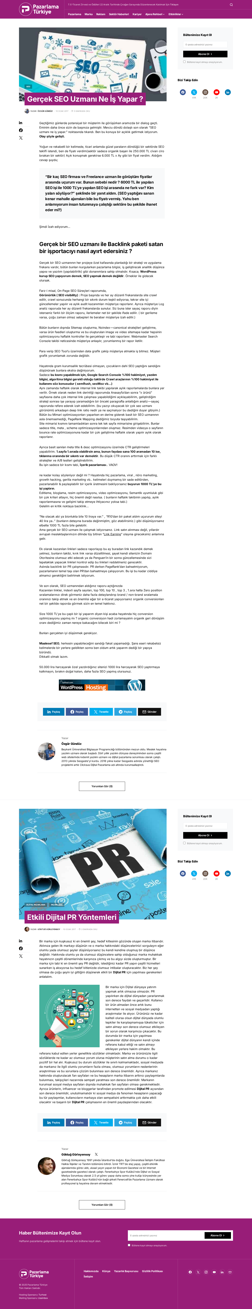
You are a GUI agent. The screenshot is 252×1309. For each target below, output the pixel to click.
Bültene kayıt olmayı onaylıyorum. (204, 62)
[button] (231, 4)
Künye (106, 1271)
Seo (28, 86)
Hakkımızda (91, 1271)
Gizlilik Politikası (152, 1271)
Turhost (42, 1294)
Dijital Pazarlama (35, 905)
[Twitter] (198, 1272)
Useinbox (43, 1298)
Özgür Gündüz (71, 744)
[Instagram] (206, 1272)
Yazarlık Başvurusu (126, 1271)
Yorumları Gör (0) (102, 786)
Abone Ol (203, 54)
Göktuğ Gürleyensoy (75, 1154)
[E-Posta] (230, 1272)
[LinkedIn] (227, 94)
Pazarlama (57, 905)
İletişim (88, 1276)
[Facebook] (183, 94)
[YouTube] (214, 1272)
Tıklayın (174, 4)
